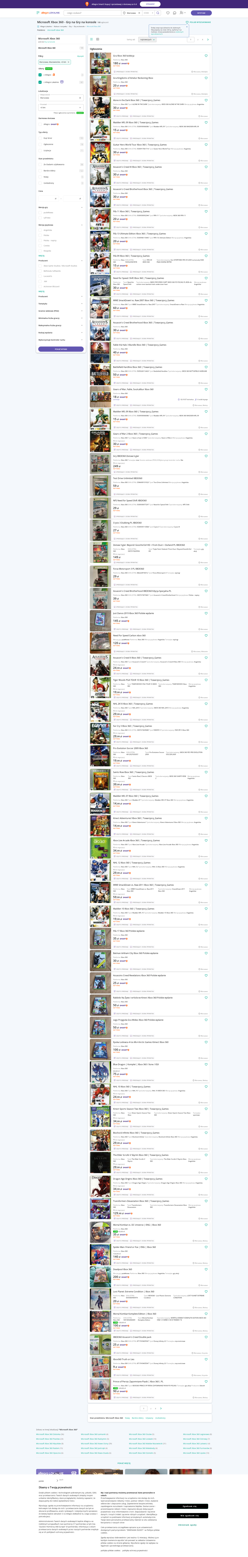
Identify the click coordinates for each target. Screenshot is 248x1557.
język (61, 1480)
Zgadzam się (190, 1506)
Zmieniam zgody (187, 1525)
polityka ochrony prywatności (135, 1550)
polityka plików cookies (110, 1550)
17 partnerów (79, 1524)
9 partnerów (72, 1526)
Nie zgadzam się (190, 1515)
